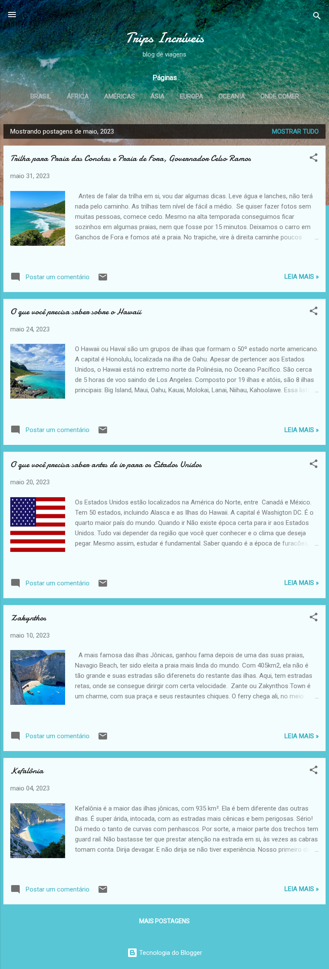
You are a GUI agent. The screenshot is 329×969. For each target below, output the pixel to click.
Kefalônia (26, 770)
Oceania (231, 96)
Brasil (40, 96)
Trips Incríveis (165, 38)
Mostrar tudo (295, 131)
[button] (313, 159)
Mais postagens (164, 921)
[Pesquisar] (317, 17)
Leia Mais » (301, 276)
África (78, 96)
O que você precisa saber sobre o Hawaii (75, 311)
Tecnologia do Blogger (170, 953)
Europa (191, 96)
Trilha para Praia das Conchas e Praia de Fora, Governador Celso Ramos (130, 158)
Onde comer (279, 96)
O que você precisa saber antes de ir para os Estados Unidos (106, 464)
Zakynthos (28, 617)
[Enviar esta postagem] (103, 280)
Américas (119, 96)
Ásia (157, 96)
